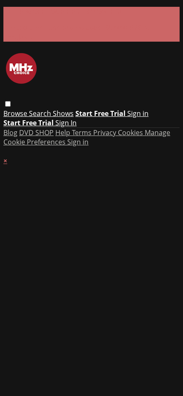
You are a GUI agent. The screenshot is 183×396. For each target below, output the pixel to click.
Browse (16, 113)
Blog (10, 132)
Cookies (131, 132)
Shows (63, 113)
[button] (8, 104)
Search (41, 113)
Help (63, 132)
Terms (82, 132)
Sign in (138, 113)
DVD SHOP (36, 132)
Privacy (105, 132)
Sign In (66, 122)
